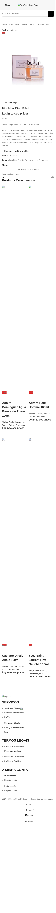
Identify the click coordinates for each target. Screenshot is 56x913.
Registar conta (10, 780)
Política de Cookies (12, 751)
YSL (30, 670)
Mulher (25, 24)
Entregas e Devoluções (14, 713)
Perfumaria (14, 24)
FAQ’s (7, 717)
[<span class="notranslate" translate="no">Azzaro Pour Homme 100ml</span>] (41, 288)
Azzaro (39, 414)
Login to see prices (15, 113)
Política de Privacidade (14, 746)
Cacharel (13, 666)
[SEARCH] (51, 14)
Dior (32, 24)
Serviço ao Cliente (12, 708)
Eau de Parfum (43, 24)
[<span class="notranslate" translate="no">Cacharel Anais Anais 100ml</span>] (14, 541)
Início (4, 24)
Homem (32, 414)
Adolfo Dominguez (17, 422)
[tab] (28, 170)
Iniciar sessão (10, 776)
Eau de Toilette (8, 425)
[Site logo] (28, 5)
